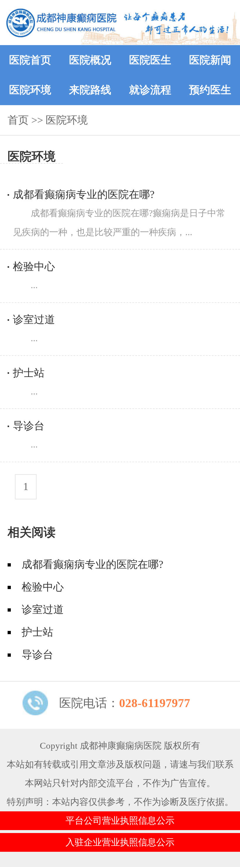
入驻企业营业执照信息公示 (120, 842)
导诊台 (37, 655)
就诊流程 (150, 90)
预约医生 (210, 90)
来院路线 (90, 90)
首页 (18, 120)
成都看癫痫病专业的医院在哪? (92, 564)
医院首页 (30, 60)
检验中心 (43, 587)
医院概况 (90, 60)
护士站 (37, 632)
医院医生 (150, 60)
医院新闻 (210, 60)
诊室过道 (43, 609)
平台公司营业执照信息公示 (120, 821)
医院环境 (30, 90)
